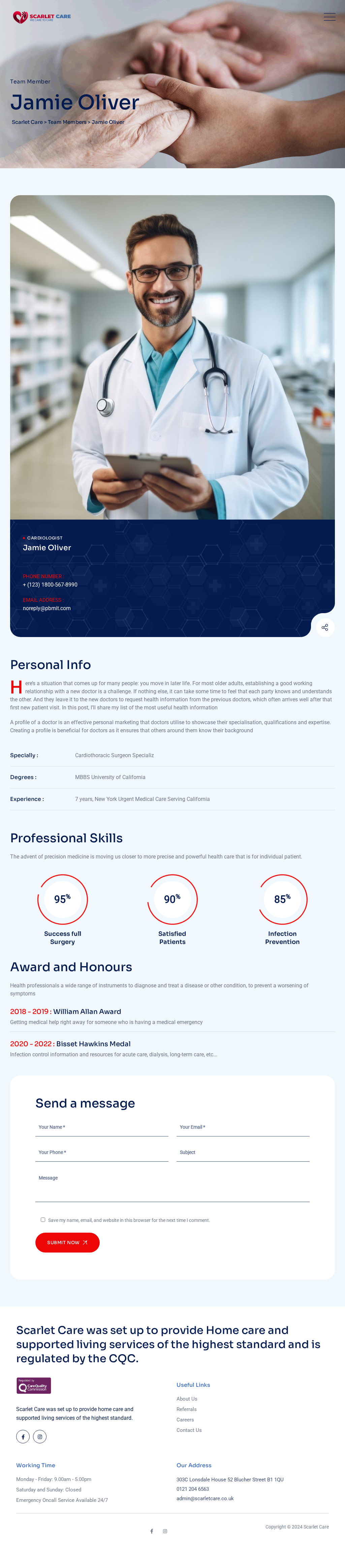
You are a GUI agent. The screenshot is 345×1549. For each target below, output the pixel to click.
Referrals (187, 1409)
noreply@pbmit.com (47, 608)
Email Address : (43, 600)
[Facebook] (23, 1436)
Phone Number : (43, 576)
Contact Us (189, 1430)
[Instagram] (309, 628)
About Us (187, 1399)
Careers (185, 1420)
